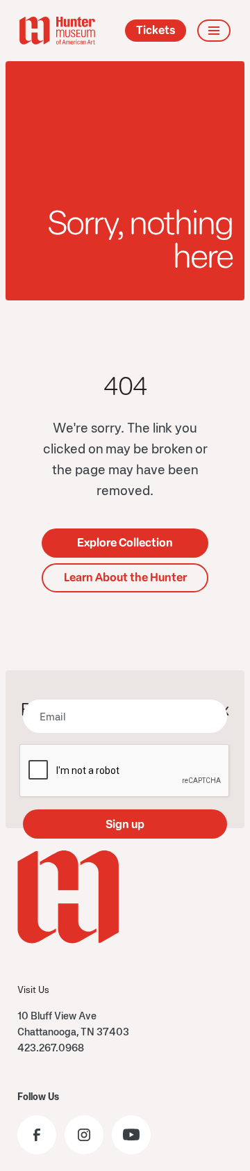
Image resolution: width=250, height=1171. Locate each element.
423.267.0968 (50, 1047)
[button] (214, 30)
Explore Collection (125, 542)
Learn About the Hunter (125, 577)
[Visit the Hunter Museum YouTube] (131, 1134)
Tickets (155, 30)
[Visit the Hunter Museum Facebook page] (36, 1134)
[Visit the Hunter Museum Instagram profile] (84, 1134)
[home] (57, 31)
